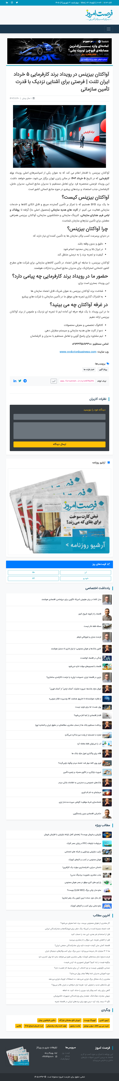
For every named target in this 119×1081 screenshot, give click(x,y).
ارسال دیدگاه (59, 444)
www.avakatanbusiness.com (78, 352)
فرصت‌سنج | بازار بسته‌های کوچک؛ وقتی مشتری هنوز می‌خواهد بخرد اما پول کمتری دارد (74, 957)
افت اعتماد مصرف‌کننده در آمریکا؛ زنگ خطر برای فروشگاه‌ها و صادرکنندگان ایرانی (77, 929)
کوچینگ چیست (90, 1020)
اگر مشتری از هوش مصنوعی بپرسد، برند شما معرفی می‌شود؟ (85, 923)
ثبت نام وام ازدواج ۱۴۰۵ (34, 1026)
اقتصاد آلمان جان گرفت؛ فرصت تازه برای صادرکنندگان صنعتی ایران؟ (82, 945)
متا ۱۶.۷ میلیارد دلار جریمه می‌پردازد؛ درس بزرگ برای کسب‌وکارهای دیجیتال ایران (77, 951)
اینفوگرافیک (65, 1059)
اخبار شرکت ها (89, 369)
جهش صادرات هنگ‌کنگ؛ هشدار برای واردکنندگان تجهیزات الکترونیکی (81, 996)
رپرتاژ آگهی (103, 369)
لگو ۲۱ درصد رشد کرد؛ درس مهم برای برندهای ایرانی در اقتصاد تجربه (82, 1001)
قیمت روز (66, 1053)
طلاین (18, 1026)
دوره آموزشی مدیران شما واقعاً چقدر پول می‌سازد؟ (90, 973)
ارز (86, 572)
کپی (53, 381)
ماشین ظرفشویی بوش (46, 1020)
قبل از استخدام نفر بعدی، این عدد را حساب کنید (90, 934)
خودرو (85, 578)
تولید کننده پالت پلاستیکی (56, 1026)
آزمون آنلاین (104, 1020)
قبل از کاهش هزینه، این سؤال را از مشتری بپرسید (89, 940)
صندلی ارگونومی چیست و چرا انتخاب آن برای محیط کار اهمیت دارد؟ (82, 968)
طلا (33, 572)
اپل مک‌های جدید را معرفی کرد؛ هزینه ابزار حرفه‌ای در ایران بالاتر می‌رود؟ (80, 985)
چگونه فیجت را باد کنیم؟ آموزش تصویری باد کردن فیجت (87, 962)
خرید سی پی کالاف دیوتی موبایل (96, 1026)
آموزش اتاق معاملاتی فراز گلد (69, 1020)
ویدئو (67, 1056)
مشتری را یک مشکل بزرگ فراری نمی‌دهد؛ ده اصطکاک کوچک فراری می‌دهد (79, 979)
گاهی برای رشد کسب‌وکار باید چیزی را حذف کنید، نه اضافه (86, 990)
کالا (33, 578)
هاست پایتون (75, 1026)
